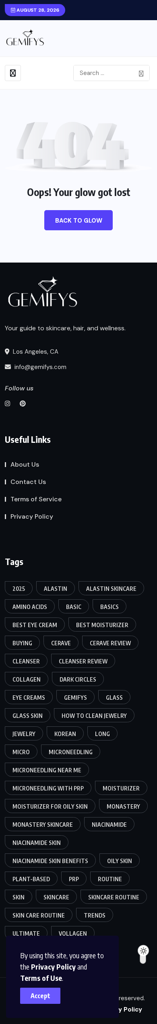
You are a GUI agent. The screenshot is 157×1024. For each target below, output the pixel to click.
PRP (74, 879)
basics (109, 606)
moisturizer (121, 788)
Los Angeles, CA (34, 352)
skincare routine (113, 897)
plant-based (31, 879)
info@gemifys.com (39, 367)
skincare (56, 897)
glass (114, 697)
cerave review (110, 643)
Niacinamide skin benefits (50, 860)
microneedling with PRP (48, 788)
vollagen (73, 933)
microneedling (71, 752)
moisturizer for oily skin (50, 806)
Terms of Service (36, 499)
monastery (123, 806)
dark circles (78, 679)
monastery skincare (42, 824)
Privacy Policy (53, 966)
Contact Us (28, 482)
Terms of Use (41, 977)
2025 (18, 588)
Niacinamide (109, 824)
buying (22, 643)
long (102, 733)
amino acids (29, 606)
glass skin (27, 715)
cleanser (26, 661)
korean (65, 733)
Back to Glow (78, 221)
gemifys (75, 697)
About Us (24, 464)
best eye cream (34, 624)
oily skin (119, 860)
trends (94, 915)
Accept (40, 996)
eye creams (28, 697)
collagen (26, 679)
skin (18, 897)
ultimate (26, 933)
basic (73, 606)
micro (21, 752)
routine (110, 879)
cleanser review (83, 661)
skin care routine (38, 915)
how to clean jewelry (94, 715)
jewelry (23, 733)
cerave (61, 643)
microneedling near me (46, 770)
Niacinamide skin (36, 842)
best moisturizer (102, 624)
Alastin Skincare (111, 588)
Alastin (55, 588)
